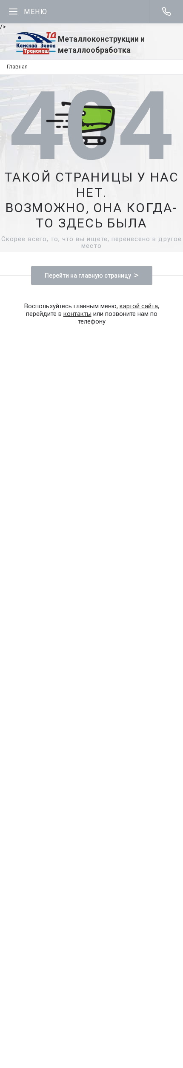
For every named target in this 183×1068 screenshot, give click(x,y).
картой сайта (139, 306)
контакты (77, 314)
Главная (17, 66)
